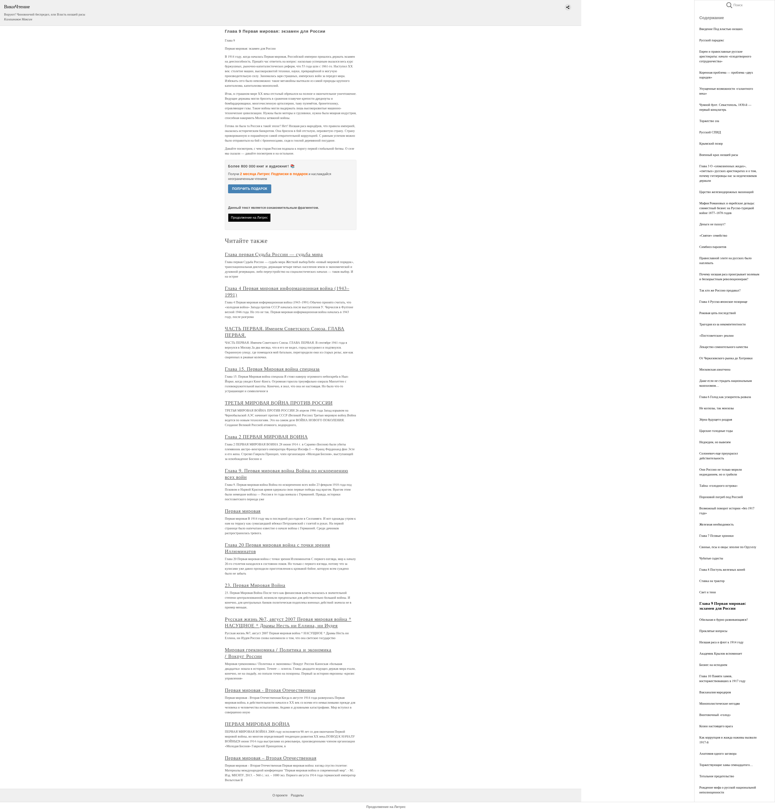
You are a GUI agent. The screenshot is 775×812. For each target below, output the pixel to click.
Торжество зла (709, 121)
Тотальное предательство (716, 776)
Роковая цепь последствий (717, 313)
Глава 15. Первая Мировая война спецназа (272, 369)
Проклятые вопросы (713, 631)
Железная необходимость (716, 524)
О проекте (280, 795)
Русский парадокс (711, 40)
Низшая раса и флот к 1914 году (721, 642)
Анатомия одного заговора (717, 753)
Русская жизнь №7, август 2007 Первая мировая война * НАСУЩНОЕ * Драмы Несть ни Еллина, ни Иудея (288, 622)
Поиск (734, 5)
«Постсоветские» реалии (716, 335)
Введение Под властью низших (721, 29)
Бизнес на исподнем (713, 665)
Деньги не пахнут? (712, 224)
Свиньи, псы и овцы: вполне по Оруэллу (727, 547)
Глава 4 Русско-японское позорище (723, 301)
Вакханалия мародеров (715, 692)
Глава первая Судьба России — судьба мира (274, 254)
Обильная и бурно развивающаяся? (723, 619)
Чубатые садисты (711, 558)
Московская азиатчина (714, 369)
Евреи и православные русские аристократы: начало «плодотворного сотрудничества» (725, 56)
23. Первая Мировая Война (255, 585)
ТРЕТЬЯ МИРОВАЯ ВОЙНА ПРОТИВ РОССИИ (279, 402)
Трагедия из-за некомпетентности (722, 324)
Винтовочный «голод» (715, 715)
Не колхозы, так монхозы (716, 408)
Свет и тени (707, 592)
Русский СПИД (710, 132)
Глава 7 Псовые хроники (716, 535)
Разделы (297, 795)
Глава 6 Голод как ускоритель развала (725, 397)
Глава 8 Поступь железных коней (722, 569)
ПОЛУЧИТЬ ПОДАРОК (249, 188)
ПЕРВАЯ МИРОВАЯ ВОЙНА (257, 724)
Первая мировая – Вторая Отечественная (270, 758)
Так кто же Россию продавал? (719, 290)
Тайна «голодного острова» (718, 485)
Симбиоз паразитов (712, 247)
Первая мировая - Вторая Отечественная (270, 690)
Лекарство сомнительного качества (723, 347)
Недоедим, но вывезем (715, 442)
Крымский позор (711, 143)
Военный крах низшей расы (718, 155)
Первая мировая (243, 511)
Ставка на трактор (712, 581)
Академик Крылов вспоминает (720, 653)
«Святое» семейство (713, 235)
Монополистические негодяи (719, 703)
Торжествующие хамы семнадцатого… (726, 765)
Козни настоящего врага (716, 726)
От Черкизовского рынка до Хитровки (726, 358)
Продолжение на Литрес (249, 217)
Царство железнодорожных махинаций (726, 192)
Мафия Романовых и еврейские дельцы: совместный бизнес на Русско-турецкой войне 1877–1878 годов (727, 208)
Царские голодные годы (716, 430)
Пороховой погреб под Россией (721, 497)
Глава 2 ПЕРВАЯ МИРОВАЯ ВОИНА (266, 436)
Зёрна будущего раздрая (715, 419)
